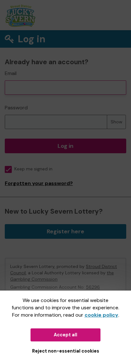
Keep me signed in (33, 169)
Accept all (65, 335)
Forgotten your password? (39, 183)
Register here (65, 231)
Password (16, 107)
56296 (93, 287)
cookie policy (101, 315)
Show (116, 122)
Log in (65, 146)
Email (11, 73)
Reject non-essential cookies (65, 351)
